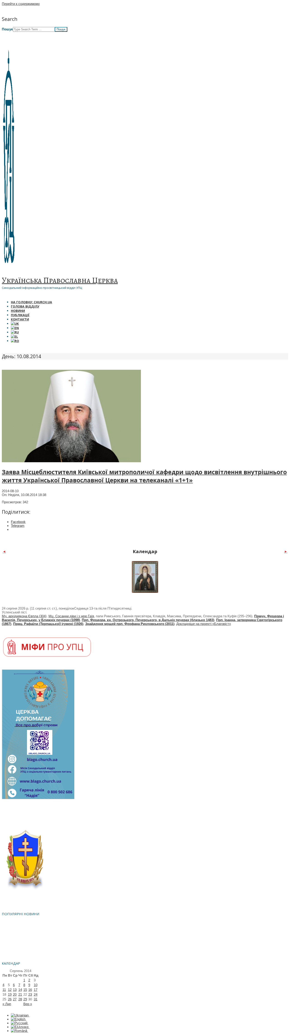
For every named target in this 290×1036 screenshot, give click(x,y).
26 (10, 999)
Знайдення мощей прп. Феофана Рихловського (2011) (129, 624)
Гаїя (91, 616)
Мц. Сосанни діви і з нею (68, 616)
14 (20, 990)
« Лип (6, 1004)
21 (20, 994)
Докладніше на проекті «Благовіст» (203, 624)
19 (10, 994)
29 (25, 999)
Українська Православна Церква (60, 280)
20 (15, 994)
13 (15, 990)
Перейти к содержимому (21, 4)
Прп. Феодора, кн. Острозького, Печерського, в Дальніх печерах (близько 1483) (148, 620)
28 (20, 999)
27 (15, 999)
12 (10, 990)
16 (30, 990)
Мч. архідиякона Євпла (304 (24, 616)
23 (30, 994)
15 (25, 990)
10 (35, 985)
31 (35, 999)
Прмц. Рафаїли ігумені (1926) (48, 624)
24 (35, 994)
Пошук (7, 29)
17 (35, 990)
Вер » (27, 1004)
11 (4, 990)
